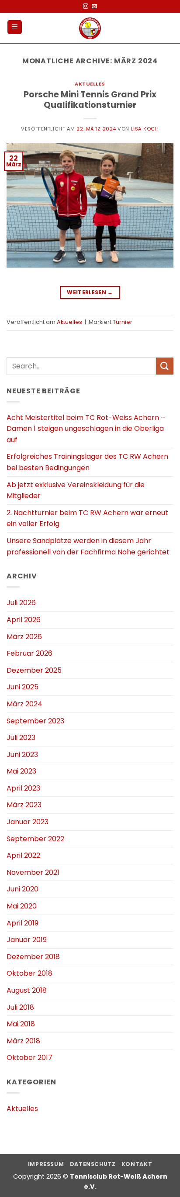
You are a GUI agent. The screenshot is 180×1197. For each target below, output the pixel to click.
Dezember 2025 (34, 670)
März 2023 (24, 805)
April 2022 (23, 855)
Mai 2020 (22, 906)
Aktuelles (90, 83)
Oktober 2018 (29, 973)
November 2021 (33, 872)
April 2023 (23, 788)
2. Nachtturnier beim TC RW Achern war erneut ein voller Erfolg (87, 518)
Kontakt (136, 1164)
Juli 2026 (21, 603)
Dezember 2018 (33, 957)
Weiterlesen (90, 292)
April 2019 (22, 923)
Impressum (46, 1164)
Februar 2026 (29, 653)
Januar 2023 (27, 822)
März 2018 (23, 1041)
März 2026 (24, 637)
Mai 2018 (21, 1024)
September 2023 (35, 721)
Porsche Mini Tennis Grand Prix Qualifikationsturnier (90, 100)
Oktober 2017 (29, 1058)
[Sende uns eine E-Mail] (94, 6)
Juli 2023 (21, 738)
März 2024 (24, 704)
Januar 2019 (27, 940)
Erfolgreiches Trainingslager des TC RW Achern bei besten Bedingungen (87, 462)
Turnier (122, 322)
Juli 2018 (20, 1007)
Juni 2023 (22, 755)
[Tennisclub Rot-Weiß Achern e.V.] (90, 28)
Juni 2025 (22, 687)
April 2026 (24, 620)
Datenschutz (93, 1164)
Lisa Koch (145, 128)
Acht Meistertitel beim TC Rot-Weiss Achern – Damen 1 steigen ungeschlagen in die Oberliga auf (86, 429)
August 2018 (27, 990)
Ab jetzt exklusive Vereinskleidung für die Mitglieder (76, 490)
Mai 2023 (21, 771)
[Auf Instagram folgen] (85, 6)
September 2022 (35, 839)
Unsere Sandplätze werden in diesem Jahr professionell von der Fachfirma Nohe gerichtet (88, 546)
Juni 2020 (22, 889)
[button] (14, 27)
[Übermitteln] (164, 366)
